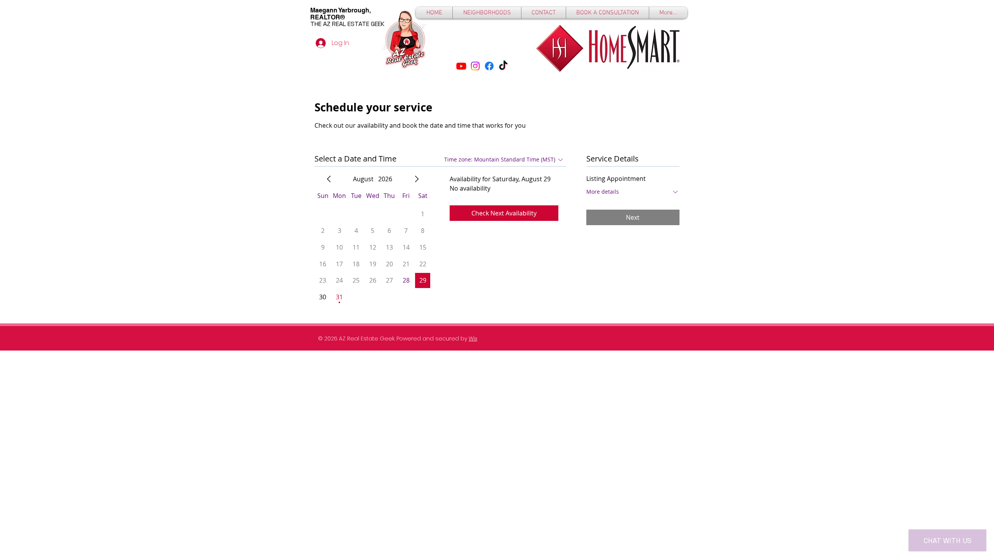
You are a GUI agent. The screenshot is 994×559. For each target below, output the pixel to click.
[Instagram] (475, 66)
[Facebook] (489, 66)
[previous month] (329, 179)
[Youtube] (461, 66)
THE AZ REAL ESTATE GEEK (347, 24)
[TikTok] (503, 66)
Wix (473, 338)
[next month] (416, 179)
